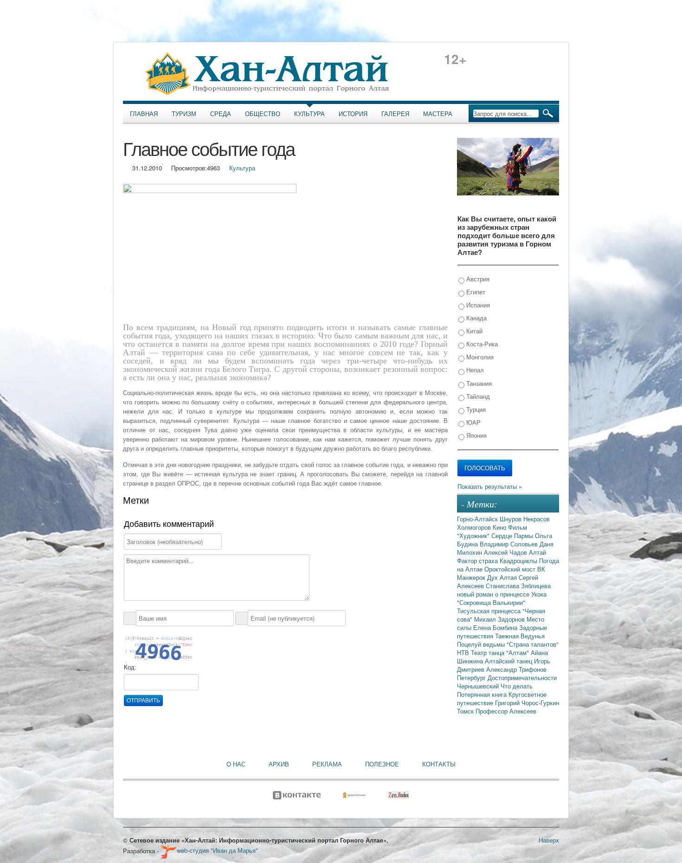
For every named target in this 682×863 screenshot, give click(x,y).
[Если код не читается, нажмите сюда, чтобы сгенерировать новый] (158, 648)
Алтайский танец (509, 660)
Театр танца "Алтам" (501, 652)
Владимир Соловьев (510, 543)
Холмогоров (475, 527)
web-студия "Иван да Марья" (217, 850)
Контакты (439, 764)
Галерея (395, 114)
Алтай (537, 552)
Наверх (549, 840)
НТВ (464, 652)
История (353, 114)
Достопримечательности (522, 677)
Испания (477, 304)
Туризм (184, 114)
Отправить (143, 700)
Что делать (517, 685)
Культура (309, 114)
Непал (474, 369)
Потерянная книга (482, 694)
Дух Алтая (503, 577)
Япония (475, 435)
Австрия (476, 278)
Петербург (472, 677)
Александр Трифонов (516, 669)
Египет (474, 291)
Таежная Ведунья (520, 635)
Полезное (382, 764)
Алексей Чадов (506, 552)
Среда (220, 114)
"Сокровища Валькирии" (491, 602)
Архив (279, 764)
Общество (262, 114)
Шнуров (511, 518)
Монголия (479, 356)
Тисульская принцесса (489, 610)
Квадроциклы (519, 560)
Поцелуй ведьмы (482, 644)
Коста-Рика (481, 343)
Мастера (437, 114)
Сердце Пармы (513, 535)
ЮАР (472, 422)
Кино (500, 527)
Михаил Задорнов (500, 619)
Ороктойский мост (510, 569)
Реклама (327, 764)
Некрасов (536, 518)
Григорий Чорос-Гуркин (527, 702)
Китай (473, 330)
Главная (144, 114)
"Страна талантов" (533, 644)
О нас (235, 764)
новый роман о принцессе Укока (502, 594)
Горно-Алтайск (478, 518)
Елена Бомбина (496, 627)
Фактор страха (478, 560)
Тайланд (477, 396)
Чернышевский (479, 685)
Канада (475, 317)
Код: (130, 667)
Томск (466, 711)
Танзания (478, 383)
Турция (475, 409)
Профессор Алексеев (506, 711)
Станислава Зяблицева (518, 585)
